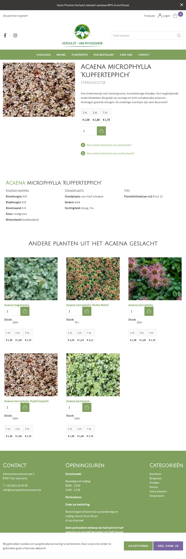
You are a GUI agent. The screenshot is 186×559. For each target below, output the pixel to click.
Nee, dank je (168, 545)
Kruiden (154, 482)
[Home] (82, 35)
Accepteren (138, 545)
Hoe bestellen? (104, 54)
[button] (179, 35)
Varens (153, 487)
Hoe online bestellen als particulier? (109, 145)
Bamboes (155, 474)
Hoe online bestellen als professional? (111, 153)
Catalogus (44, 54)
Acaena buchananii (77, 401)
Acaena (15, 183)
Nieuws (61, 54)
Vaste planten (158, 491)
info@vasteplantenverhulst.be (22, 490)
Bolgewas (155, 478)
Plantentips (80, 54)
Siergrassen (156, 495)
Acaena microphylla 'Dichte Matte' (87, 305)
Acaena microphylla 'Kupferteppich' (26, 401)
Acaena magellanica (16, 305)
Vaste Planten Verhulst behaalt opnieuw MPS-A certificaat (93, 5)
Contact (143, 54)
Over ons (126, 54)
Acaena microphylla (140, 305)
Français (149, 15)
